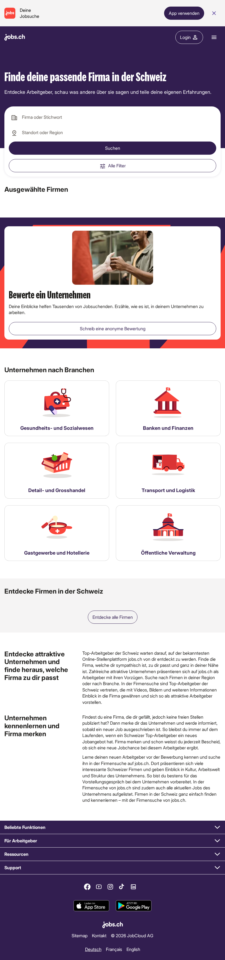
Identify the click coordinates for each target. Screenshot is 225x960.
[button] (112, 827)
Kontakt (99, 935)
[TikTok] (121, 886)
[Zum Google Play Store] (133, 905)
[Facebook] (87, 886)
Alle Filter (117, 165)
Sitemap (80, 935)
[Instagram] (110, 886)
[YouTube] (98, 886)
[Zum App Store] (91, 905)
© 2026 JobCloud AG (132, 935)
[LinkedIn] (133, 886)
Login (185, 37)
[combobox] (112, 117)
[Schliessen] (214, 13)
